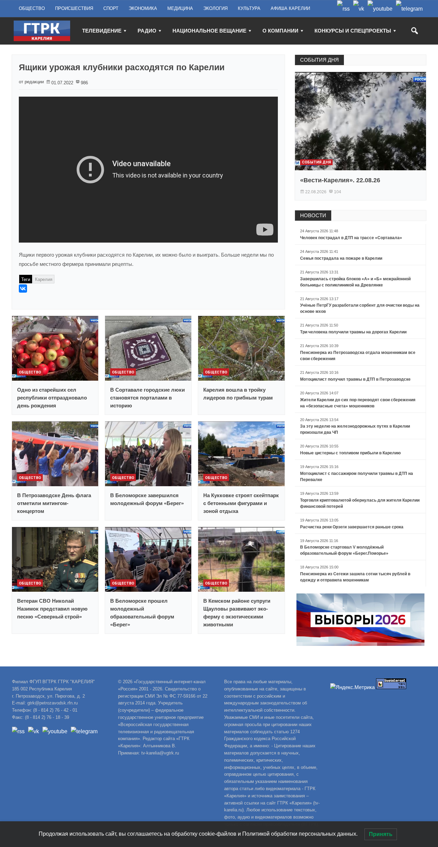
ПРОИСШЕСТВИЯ (74, 8)
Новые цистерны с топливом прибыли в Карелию (350, 453)
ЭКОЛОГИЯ (215, 8)
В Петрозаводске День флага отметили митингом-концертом (54, 503)
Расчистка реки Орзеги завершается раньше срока (351, 527)
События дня (316, 162)
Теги (25, 279)
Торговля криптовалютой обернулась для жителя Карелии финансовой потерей (360, 503)
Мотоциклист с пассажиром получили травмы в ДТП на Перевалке (356, 476)
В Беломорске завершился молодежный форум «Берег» (147, 499)
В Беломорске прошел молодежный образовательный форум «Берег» (142, 612)
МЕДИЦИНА (180, 8)
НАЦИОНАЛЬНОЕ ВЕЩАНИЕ (209, 31)
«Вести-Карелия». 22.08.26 (340, 180)
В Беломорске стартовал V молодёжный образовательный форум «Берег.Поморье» (344, 550)
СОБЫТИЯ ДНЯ (319, 60)
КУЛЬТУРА (249, 8)
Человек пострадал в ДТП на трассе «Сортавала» (351, 237)
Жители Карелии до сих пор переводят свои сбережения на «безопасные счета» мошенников (357, 402)
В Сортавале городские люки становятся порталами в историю (147, 397)
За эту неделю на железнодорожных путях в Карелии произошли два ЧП (355, 429)
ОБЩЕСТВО (32, 8)
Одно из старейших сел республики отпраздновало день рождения (52, 397)
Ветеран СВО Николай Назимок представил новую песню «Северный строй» (52, 608)
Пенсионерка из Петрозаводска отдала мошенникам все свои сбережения (357, 355)
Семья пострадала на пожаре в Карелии (341, 258)
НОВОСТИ (313, 215)
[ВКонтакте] (23, 288)
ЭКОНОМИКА (143, 8)
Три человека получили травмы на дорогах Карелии (353, 332)
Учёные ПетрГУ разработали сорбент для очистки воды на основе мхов (360, 308)
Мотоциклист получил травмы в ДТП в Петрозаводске (355, 379)
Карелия (43, 279)
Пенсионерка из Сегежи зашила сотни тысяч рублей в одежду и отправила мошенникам (355, 577)
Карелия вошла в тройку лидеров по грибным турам (238, 394)
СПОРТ (110, 8)
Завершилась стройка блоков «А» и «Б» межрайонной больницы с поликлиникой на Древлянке (355, 282)
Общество (30, 372)
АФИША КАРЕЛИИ (290, 8)
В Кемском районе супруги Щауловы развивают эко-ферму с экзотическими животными (236, 612)
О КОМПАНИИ (280, 31)
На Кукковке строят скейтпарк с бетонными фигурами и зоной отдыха (241, 503)
